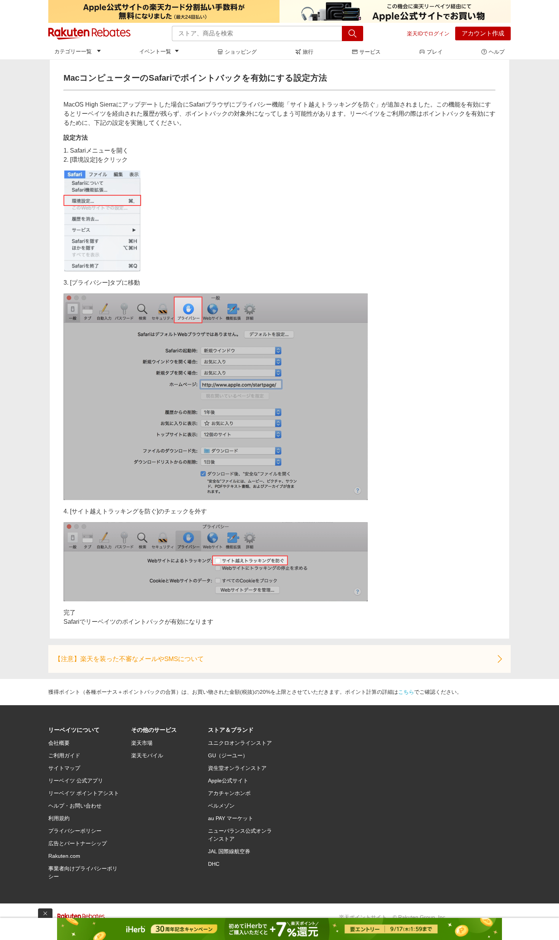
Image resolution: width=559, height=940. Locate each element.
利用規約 (59, 818)
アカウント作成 (483, 33)
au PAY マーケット (230, 818)
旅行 (308, 52)
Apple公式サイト (228, 780)
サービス (370, 52)
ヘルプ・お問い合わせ (75, 806)
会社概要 (59, 743)
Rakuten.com (64, 856)
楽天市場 (141, 743)
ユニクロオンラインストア (240, 743)
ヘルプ (497, 52)
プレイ (435, 52)
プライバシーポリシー (75, 831)
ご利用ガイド (64, 755)
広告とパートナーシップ (77, 843)
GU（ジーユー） (228, 755)
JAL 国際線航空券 (229, 851)
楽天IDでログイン (428, 33)
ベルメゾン (221, 806)
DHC (213, 864)
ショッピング (241, 52)
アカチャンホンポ (229, 793)
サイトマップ (64, 768)
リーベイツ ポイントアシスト (83, 793)
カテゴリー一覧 (73, 51)
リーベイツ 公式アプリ (75, 780)
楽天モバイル (147, 755)
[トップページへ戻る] (89, 33)
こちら (406, 692)
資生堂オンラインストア (237, 768)
